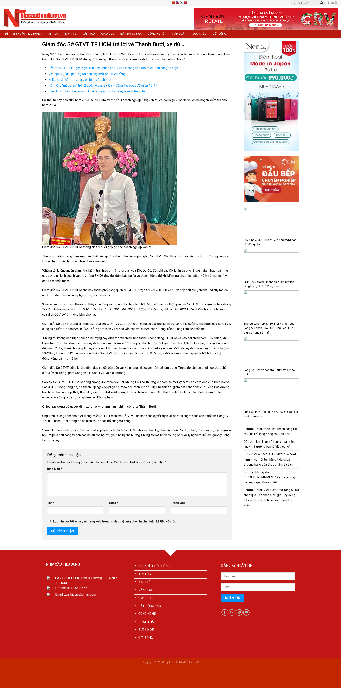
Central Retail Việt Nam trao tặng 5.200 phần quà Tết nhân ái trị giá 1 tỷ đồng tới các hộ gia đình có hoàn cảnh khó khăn (271, 497)
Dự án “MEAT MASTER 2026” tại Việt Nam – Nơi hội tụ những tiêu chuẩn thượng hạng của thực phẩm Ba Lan (270, 459)
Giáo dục (107, 33)
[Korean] (181, 2)
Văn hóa (88, 33)
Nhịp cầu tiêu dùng (26, 33)
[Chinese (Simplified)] (173, 2)
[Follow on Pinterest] (336, 2)
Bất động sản (131, 33)
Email (113, 503)
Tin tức (53, 33)
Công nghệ (156, 33)
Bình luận (54, 469)
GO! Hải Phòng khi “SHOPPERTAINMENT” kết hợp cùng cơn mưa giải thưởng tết (269, 477)
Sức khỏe (199, 33)
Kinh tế (70, 33)
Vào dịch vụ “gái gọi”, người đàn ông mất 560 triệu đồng (87, 74)
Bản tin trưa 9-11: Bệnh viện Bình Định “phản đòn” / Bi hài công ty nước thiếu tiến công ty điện (113, 68)
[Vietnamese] (185, 2)
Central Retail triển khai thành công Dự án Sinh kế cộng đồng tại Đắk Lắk (270, 431)
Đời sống (219, 33)
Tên (50, 503)
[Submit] (321, 3)
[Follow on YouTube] (246, 612)
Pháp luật (178, 33)
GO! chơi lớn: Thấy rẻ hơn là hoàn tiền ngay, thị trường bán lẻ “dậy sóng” (269, 444)
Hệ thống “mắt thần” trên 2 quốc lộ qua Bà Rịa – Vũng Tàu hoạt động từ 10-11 (102, 85)
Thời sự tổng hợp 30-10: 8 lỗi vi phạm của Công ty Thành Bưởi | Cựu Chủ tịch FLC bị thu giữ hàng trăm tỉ (269, 328)
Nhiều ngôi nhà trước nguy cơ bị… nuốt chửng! (79, 80)
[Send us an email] (332, 2)
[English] (177, 2)
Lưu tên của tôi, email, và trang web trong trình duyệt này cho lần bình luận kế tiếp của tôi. (114, 521)
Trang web (178, 503)
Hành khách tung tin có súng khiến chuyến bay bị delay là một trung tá (96, 91)
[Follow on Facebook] (328, 2)
